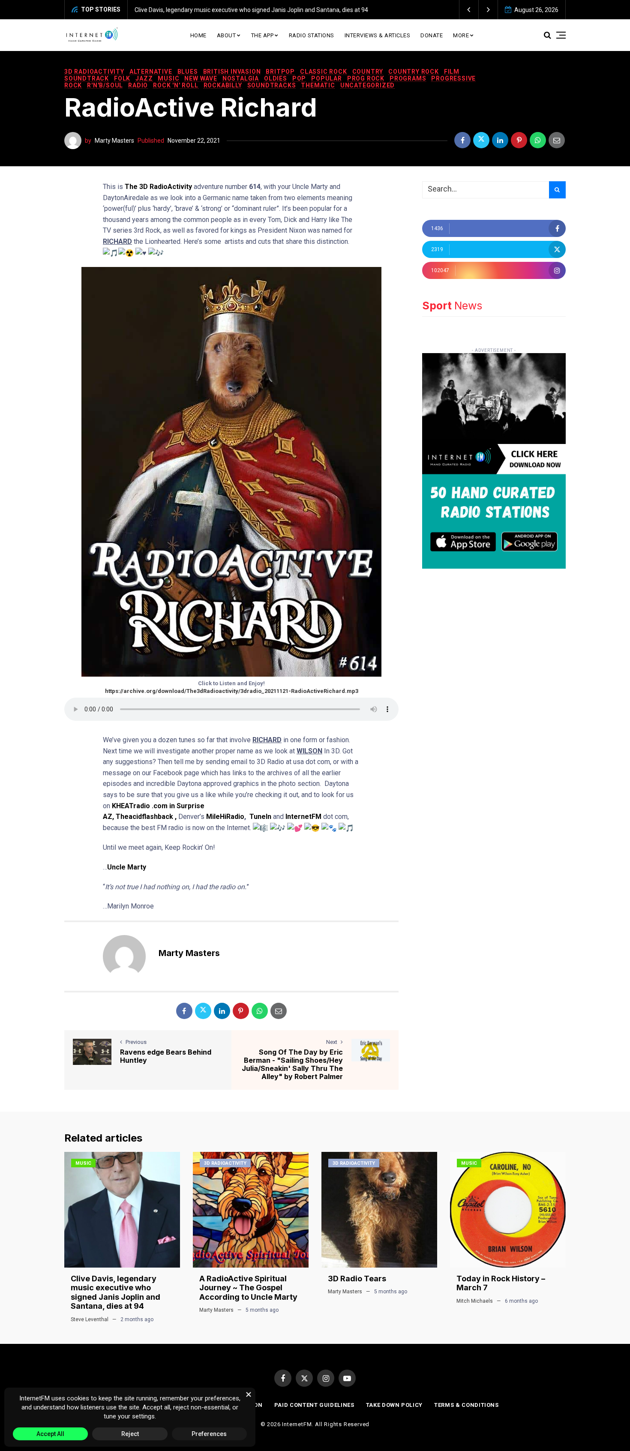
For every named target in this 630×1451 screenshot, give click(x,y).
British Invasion (232, 71)
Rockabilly (223, 85)
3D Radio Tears (357, 1278)
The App (262, 35)
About (226, 35)
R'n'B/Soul (105, 85)
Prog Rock (365, 78)
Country (368, 71)
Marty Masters (114, 140)
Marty (136, 867)
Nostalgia (240, 78)
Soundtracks (271, 85)
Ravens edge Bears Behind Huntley (165, 1056)
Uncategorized (367, 85)
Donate (431, 35)
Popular (326, 78)
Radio (138, 85)
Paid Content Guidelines (314, 1405)
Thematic (318, 85)
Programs (408, 78)
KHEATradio (131, 806)
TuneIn (260, 816)
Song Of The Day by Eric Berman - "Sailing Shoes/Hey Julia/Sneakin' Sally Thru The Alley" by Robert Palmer (292, 1064)
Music (168, 78)
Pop (299, 78)
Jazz (144, 78)
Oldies (275, 78)
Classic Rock (323, 71)
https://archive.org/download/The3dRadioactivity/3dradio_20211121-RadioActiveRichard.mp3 (231, 691)
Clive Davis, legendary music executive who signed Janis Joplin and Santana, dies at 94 (251, 9)
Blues (187, 71)
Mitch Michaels (474, 1301)
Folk (122, 78)
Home (198, 35)
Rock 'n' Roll (175, 85)
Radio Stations (311, 35)
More (461, 35)
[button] (469, 9)
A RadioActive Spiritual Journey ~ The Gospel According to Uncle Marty (248, 1287)
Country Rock (413, 71)
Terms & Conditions (466, 1405)
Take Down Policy (394, 1405)
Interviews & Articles (378, 35)
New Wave (200, 78)
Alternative (150, 71)
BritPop (280, 71)
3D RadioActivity (94, 71)
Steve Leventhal (89, 1319)
